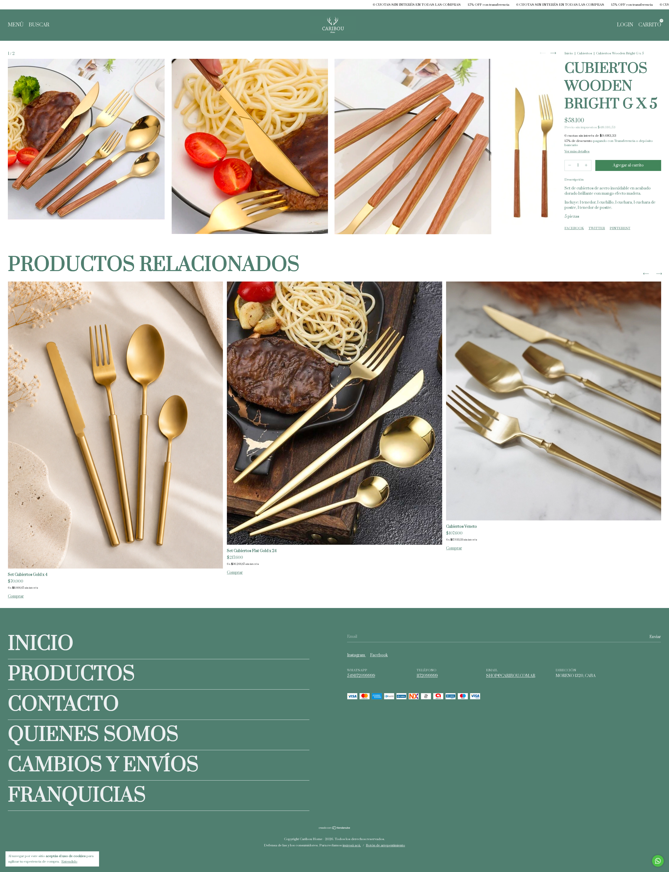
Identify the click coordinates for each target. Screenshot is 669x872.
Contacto (63, 704)
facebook (379, 655)
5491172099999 (361, 675)
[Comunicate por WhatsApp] (658, 861)
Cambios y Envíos (103, 765)
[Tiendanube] (334, 828)
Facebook (574, 228)
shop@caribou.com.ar (510, 675)
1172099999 (427, 675)
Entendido (69, 861)
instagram (356, 655)
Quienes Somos (93, 734)
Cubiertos (584, 53)
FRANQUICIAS (77, 795)
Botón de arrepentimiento (385, 845)
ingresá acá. (352, 845)
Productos (71, 674)
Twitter (597, 228)
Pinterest (620, 228)
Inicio (568, 53)
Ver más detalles (577, 151)
